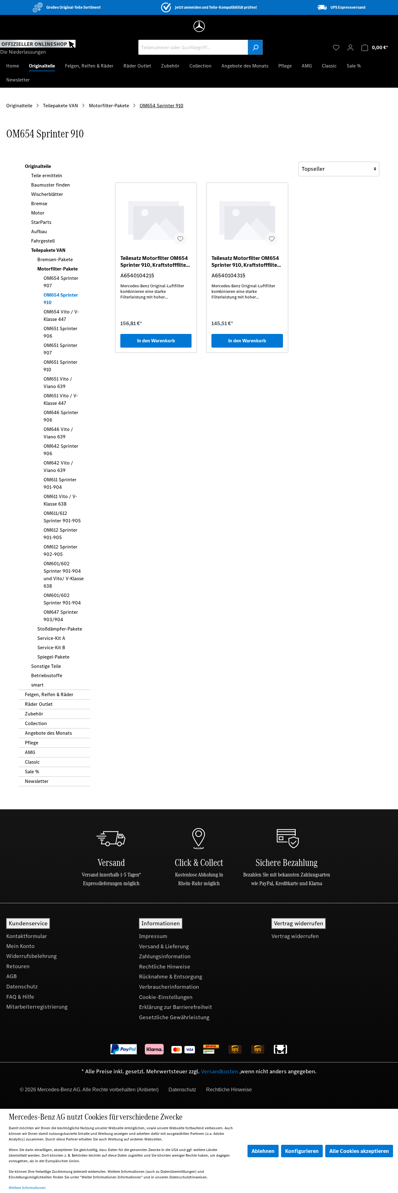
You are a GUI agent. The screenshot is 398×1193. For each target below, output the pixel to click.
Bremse (39, 203)
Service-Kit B (51, 647)
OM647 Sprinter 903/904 (61, 616)
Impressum (153, 936)
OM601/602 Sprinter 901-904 (62, 599)
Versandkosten (219, 1071)
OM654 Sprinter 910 (61, 299)
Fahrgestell (43, 241)
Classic (32, 762)
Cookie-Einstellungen (165, 997)
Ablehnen (263, 1151)
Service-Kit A (51, 638)
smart (37, 685)
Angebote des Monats (48, 733)
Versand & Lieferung (164, 946)
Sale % (32, 771)
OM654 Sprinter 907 (61, 282)
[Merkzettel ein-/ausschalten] (180, 239)
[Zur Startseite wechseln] (38, 47)
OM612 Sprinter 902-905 (60, 550)
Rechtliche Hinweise (164, 966)
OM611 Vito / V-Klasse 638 (60, 500)
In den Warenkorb (156, 340)
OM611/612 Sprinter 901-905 (62, 517)
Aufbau (39, 231)
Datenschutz (22, 986)
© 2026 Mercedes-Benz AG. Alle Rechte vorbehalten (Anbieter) (89, 1089)
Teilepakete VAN (48, 250)
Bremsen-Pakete (55, 259)
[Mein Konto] (350, 47)
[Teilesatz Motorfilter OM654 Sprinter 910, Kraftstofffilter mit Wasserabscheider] (247, 219)
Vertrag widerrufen (295, 936)
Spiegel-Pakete (53, 657)
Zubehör (34, 713)
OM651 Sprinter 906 (60, 332)
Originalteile (38, 166)
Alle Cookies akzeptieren (359, 1151)
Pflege (31, 742)
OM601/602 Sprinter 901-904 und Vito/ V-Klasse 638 (64, 574)
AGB (11, 976)
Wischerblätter (47, 194)
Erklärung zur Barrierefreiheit (175, 1007)
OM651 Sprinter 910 (60, 366)
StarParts (41, 222)
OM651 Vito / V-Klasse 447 (61, 399)
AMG (30, 752)
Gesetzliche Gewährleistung (174, 1017)
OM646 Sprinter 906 (61, 416)
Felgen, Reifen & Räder (49, 694)
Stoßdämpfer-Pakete (59, 629)
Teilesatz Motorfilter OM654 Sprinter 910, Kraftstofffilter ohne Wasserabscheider (154, 261)
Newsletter (37, 781)
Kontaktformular (26, 936)
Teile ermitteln (46, 175)
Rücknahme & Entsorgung (170, 976)
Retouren (18, 966)
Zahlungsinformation (165, 956)
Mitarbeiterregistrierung (36, 1006)
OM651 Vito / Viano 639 (58, 383)
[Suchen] (255, 47)
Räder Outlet (39, 704)
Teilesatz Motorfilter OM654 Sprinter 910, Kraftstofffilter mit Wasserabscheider (245, 261)
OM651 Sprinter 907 (60, 349)
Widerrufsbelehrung (31, 956)
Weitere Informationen (27, 1187)
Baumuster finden (50, 185)
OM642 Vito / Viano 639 (58, 467)
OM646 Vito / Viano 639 (58, 433)
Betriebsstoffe (46, 675)
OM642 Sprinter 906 (61, 450)
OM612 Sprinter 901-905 (60, 534)
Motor (37, 213)
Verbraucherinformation (169, 987)
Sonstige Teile (46, 666)
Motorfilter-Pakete (57, 269)
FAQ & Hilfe (20, 997)
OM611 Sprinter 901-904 (60, 483)
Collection (36, 723)
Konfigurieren (302, 1151)
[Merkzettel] (336, 47)
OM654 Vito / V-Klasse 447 (61, 315)
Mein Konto (20, 946)
